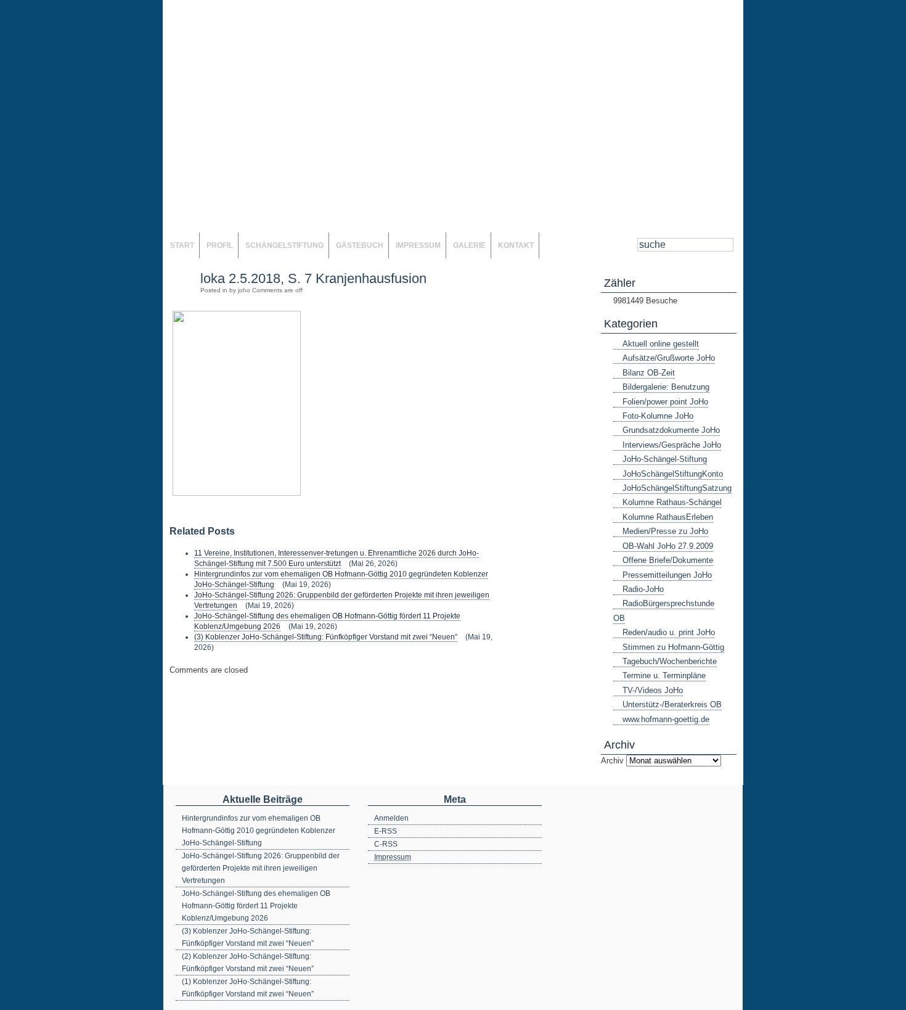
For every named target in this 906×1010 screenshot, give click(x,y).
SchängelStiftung (284, 245)
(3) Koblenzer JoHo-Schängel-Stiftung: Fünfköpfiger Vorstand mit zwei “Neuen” (325, 637)
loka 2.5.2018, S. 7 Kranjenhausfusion (313, 278)
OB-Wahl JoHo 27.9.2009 (667, 546)
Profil (219, 245)
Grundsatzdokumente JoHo (671, 430)
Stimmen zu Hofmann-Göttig (673, 647)
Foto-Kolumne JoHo (657, 416)
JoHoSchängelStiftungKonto (672, 473)
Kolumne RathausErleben (667, 517)
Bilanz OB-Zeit (648, 372)
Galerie (469, 245)
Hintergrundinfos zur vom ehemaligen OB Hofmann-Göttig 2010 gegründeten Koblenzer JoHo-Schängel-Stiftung (258, 830)
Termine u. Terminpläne (664, 675)
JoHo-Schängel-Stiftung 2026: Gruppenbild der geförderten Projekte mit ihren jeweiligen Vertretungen (261, 868)
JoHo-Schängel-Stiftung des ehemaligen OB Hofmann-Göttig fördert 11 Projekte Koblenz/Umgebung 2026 (256, 905)
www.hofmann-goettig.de (665, 719)
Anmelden (391, 818)
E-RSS (385, 831)
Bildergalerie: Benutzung (665, 387)
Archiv (612, 760)
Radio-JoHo (643, 589)
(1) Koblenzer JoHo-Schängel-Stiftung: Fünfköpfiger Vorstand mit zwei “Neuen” (248, 987)
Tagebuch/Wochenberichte (669, 661)
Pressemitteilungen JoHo (667, 575)
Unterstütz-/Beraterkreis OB (672, 704)
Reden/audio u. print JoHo (668, 632)
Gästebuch (359, 245)
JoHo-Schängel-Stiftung (664, 459)
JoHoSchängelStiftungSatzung (677, 488)
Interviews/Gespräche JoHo (671, 445)
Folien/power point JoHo (665, 401)
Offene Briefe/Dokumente (667, 560)
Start (182, 245)
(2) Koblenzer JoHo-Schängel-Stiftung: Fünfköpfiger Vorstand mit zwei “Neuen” (248, 962)
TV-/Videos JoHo (652, 690)
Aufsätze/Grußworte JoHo (668, 358)
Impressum (418, 245)
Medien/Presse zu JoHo (665, 531)
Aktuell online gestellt (660, 343)
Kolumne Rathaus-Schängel (672, 502)
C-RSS (386, 844)
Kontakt (516, 245)
